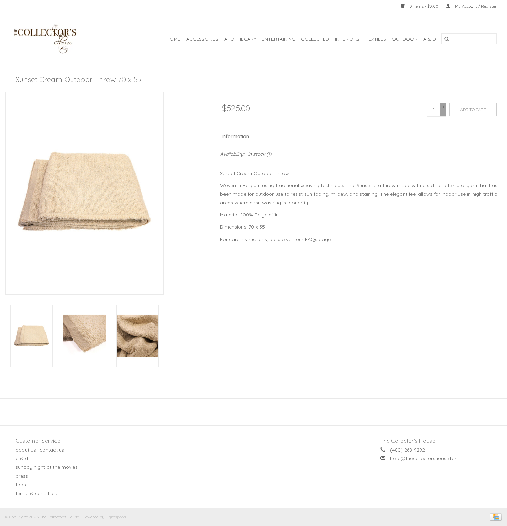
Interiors (347, 39)
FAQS (21, 485)
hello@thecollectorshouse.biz (423, 458)
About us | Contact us (40, 450)
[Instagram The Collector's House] (257, 412)
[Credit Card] (495, 516)
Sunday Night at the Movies (47, 467)
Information (235, 136)
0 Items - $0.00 (423, 6)
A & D (429, 39)
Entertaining (278, 39)
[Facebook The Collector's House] (250, 412)
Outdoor (404, 39)
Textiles (375, 39)
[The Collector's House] (52, 39)
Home (173, 39)
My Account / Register (475, 6)
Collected (315, 39)
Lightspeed (116, 516)
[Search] (446, 38)
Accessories (202, 39)
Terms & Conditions (37, 493)
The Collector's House (407, 440)
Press (22, 476)
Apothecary (240, 39)
